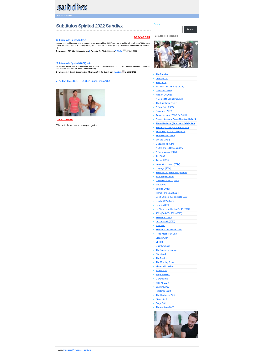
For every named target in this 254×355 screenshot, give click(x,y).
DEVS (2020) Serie (165, 201)
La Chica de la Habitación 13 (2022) (173, 209)
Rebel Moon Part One (166, 233)
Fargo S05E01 (163, 274)
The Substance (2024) (166, 103)
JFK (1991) (161, 184)
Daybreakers (162, 278)
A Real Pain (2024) (165, 107)
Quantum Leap (163, 246)
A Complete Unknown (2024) (169, 99)
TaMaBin (118, 51)
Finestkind (161, 254)
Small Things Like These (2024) (171, 131)
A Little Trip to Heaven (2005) (169, 148)
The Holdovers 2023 (165, 295)
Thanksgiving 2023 (165, 307)
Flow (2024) (161, 82)
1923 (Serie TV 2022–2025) (169, 213)
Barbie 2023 (161, 270)
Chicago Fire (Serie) (165, 144)
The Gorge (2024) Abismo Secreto (172, 127)
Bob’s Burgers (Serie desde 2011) (172, 197)
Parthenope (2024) (165, 176)
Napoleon (160, 225)
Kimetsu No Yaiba (164, 266)
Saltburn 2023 (162, 286)
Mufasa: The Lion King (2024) (170, 86)
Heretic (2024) (162, 205)
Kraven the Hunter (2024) (168, 164)
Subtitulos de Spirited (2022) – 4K (73, 63)
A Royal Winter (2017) (166, 152)
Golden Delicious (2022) (167, 180)
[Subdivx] (72, 11)
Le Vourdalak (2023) (165, 221)
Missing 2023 (162, 283)
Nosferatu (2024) (164, 111)
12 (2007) (160, 156)
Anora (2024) (162, 78)
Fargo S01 (161, 303)
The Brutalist (162, 74)
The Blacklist (162, 258)
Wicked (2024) (163, 139)
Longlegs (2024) (163, 168)
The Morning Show (165, 262)
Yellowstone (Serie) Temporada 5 (171, 172)
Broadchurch (162, 238)
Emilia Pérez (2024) (165, 135)
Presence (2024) (164, 217)
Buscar (157, 24)
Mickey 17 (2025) (164, 94)
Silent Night (161, 299)
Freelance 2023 (163, 291)
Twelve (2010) (162, 160)
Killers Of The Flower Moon (169, 229)
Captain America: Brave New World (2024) (176, 119)
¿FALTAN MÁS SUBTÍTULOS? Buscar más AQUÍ (83, 81)
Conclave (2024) (164, 90)
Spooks (159, 242)
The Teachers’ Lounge (166, 250)
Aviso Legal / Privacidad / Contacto (77, 350)
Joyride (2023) (163, 188)
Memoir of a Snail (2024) (167, 193)
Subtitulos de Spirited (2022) (71, 40)
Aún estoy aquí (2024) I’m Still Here (173, 115)
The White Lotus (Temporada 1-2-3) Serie (175, 123)
